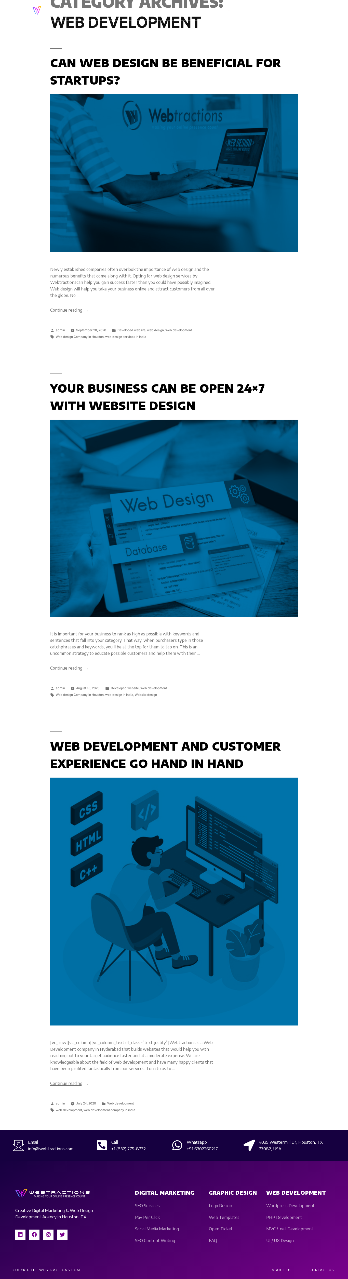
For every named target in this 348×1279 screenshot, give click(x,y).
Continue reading (69, 310)
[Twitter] (62, 1235)
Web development (178, 330)
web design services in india (125, 337)
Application (215, 10)
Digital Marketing (141, 10)
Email (33, 1142)
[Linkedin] (20, 1235)
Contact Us (249, 10)
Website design (146, 695)
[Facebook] (34, 1235)
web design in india (119, 695)
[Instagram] (48, 1235)
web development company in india (109, 1110)
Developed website (131, 330)
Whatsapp (197, 1142)
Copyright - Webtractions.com (46, 1270)
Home (113, 10)
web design (155, 330)
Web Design (181, 10)
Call (114, 1142)
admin (60, 330)
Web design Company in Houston (80, 337)
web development (69, 1110)
